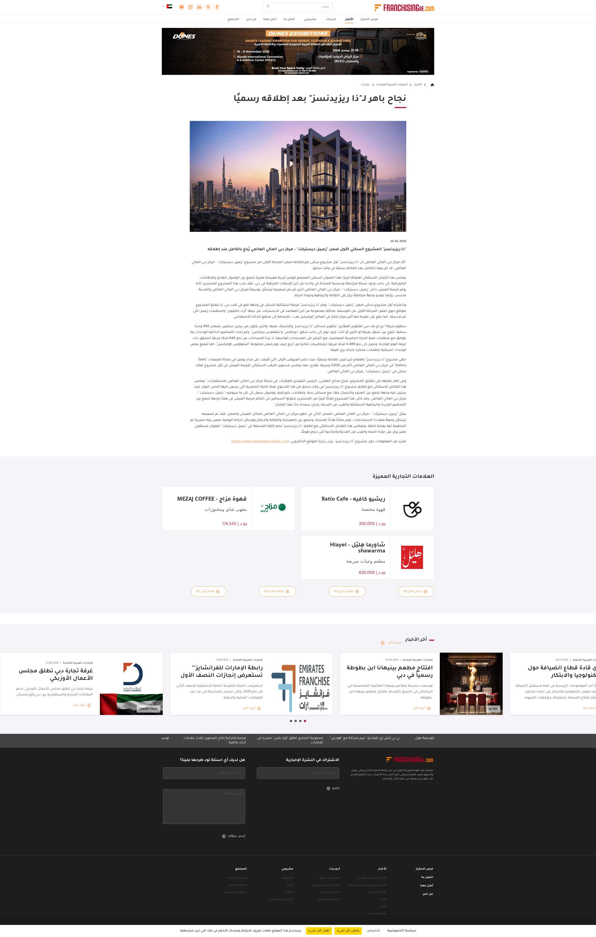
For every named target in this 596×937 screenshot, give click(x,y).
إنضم (335, 788)
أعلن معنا (270, 19)
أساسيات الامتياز (329, 878)
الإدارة (289, 885)
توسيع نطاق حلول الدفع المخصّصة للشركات (176, 738)
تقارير (383, 906)
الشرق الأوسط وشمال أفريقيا (367, 885)
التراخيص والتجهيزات (280, 899)
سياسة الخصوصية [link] (401, 931)
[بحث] (268, 7)
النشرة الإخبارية (237, 878)
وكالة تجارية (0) (274, 591)
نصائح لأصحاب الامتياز (326, 885)
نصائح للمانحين (330, 892)
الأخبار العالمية (377, 892)
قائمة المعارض (237, 885)
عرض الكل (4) (412, 591)
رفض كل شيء (348, 931)
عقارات (365, 84)
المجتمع (233, 19)
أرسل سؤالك (236, 836)
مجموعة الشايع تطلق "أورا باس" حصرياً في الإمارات (332, 741)
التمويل (288, 892)
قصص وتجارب (377, 913)
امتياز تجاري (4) (343, 591)
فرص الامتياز (369, 19)
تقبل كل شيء (319, 931)
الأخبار (349, 19)
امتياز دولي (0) (205, 591)
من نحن (251, 19)
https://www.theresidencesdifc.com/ (260, 442)
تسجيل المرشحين (235, 892)
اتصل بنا (289, 19)
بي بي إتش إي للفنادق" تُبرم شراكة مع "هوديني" (407, 738)
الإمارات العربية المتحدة (391, 84)
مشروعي (310, 19)
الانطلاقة (287, 878)
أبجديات (331, 19)
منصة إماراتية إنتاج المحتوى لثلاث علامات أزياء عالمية (256, 741)
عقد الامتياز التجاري (328, 899)
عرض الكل (395, 643)
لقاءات (382, 899)
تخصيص (373, 931)
